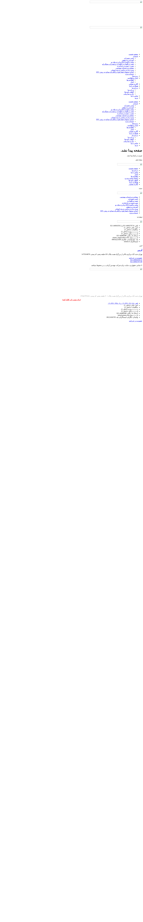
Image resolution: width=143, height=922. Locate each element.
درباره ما (135, 88)
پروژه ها (135, 76)
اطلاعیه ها (130, 80)
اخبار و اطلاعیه (133, 78)
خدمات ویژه (129, 74)
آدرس (139, 250)
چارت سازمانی (128, 94)
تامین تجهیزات (129, 58)
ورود (136, 98)
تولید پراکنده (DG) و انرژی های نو (122, 62)
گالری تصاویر (133, 84)
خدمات (135, 56)
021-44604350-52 (136, 260)
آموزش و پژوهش (128, 60)
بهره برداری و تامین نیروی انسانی (122, 70)
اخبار (132, 82)
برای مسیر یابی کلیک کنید (71, 300)
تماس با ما (134, 96)
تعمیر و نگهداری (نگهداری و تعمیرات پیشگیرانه (118, 64)
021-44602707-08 (136, 262)
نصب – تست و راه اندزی (125, 66)
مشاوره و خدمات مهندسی (125, 68)
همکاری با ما (133, 86)
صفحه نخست (133, 54)
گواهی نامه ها (129, 92)
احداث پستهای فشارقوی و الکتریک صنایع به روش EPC (115, 72)
